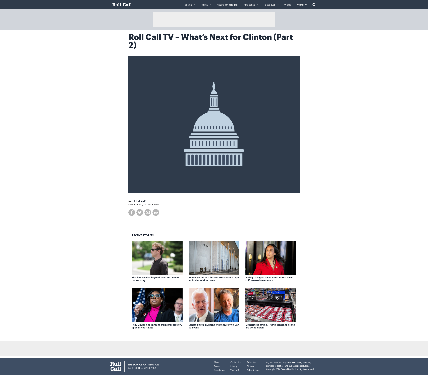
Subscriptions (253, 370)
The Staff (234, 370)
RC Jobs (250, 366)
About (217, 362)
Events (217, 366)
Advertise (251, 362)
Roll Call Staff (138, 201)
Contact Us (235, 362)
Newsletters (219, 370)
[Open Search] (314, 4)
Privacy (233, 366)
